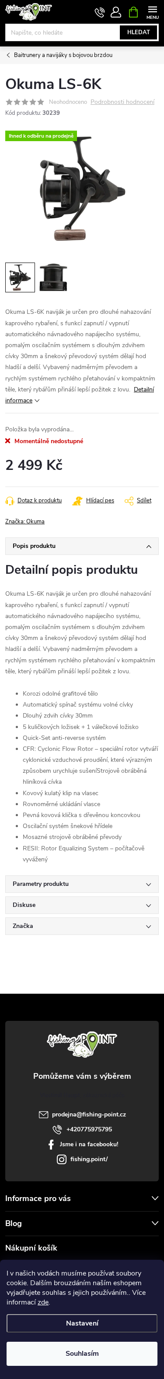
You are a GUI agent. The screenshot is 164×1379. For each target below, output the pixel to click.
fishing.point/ (89, 1159)
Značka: (25, 522)
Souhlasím (82, 1353)
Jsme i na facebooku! (89, 1144)
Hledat (138, 32)
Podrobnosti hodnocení (122, 102)
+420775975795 (89, 1129)
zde (43, 1302)
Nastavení (82, 1323)
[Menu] (152, 11)
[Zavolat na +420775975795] (99, 12)
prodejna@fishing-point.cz (89, 1114)
